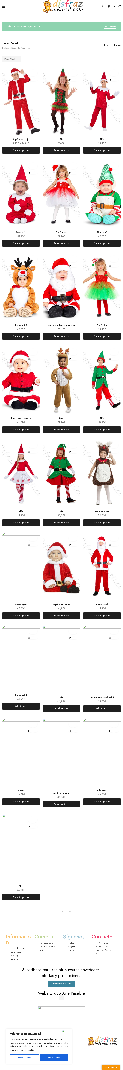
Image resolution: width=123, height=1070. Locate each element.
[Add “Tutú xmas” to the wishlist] (73, 166)
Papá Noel (9, 58)
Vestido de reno (61, 793)
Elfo (102, 139)
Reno (61, 418)
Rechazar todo (25, 1057)
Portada (5, 48)
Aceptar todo (54, 1057)
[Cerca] (66, 1031)
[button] (61, 997)
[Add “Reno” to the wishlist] (73, 352)
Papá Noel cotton (21, 418)
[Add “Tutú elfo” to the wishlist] (113, 259)
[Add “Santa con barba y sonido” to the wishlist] (73, 259)
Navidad (15, 48)
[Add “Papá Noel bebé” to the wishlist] (73, 538)
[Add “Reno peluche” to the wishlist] (113, 445)
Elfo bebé (102, 232)
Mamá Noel (21, 604)
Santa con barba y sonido (61, 325)
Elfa (61, 139)
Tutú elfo (102, 325)
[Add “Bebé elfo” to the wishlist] (33, 166)
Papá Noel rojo (21, 139)
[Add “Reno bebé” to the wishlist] (33, 259)
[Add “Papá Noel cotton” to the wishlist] (33, 352)
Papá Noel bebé (61, 604)
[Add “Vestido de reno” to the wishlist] (73, 724)
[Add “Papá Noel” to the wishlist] (113, 538)
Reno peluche (101, 511)
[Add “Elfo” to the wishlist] (113, 73)
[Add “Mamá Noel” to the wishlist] (33, 538)
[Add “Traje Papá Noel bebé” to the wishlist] (113, 631)
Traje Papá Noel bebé (102, 697)
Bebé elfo (21, 232)
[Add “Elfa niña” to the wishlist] (113, 724)
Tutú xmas (61, 232)
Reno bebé (21, 325)
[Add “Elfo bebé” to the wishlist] (113, 166)
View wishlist (110, 26)
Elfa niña (102, 790)
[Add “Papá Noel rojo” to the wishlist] (33, 73)
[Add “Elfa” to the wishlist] (73, 73)
